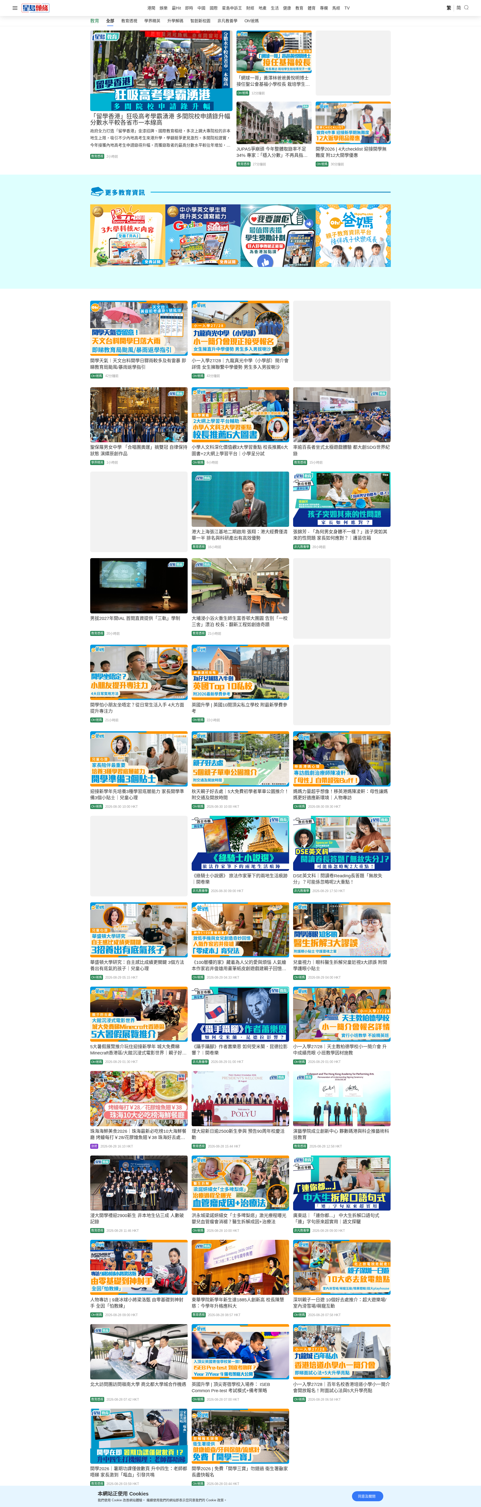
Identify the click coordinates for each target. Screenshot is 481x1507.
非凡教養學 (227, 21)
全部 (110, 21)
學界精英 (152, 21)
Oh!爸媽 (252, 21)
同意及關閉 (367, 1496)
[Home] (35, 7)
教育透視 (129, 21)
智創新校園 (200, 21)
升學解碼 (175, 21)
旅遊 (94, 1146)
